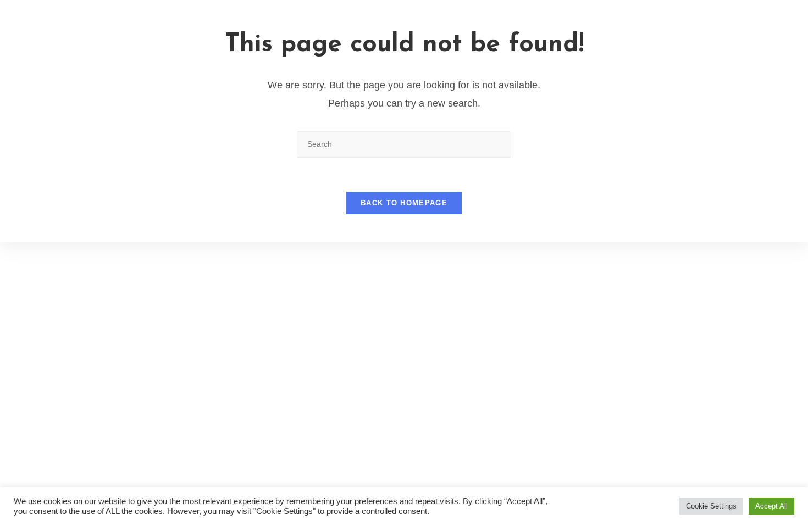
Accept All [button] (771, 506)
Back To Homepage (404, 203)
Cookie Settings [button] (711, 506)
